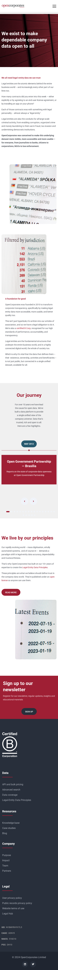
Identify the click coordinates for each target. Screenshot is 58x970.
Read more (11, 592)
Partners (6, 870)
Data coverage (9, 794)
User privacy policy (12, 898)
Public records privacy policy (17, 903)
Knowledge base (10, 822)
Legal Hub (7, 913)
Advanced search (11, 789)
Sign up (29, 711)
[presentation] (24, 501)
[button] (4, 511)
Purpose (6, 855)
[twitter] (33, 964)
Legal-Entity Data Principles (35, 567)
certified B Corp (24, 328)
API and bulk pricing (12, 784)
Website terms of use (13, 908)
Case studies (9, 828)
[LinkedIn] (25, 964)
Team (5, 865)
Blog (4, 833)
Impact (6, 860)
